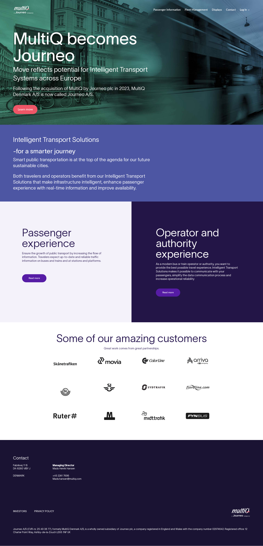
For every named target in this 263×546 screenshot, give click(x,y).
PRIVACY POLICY (44, 511)
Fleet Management (196, 10)
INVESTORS (20, 511)
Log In (243, 10)
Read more (34, 278)
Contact (231, 10)
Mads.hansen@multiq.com (67, 478)
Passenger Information (167, 10)
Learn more (25, 109)
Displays (217, 10)
